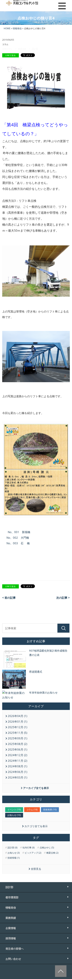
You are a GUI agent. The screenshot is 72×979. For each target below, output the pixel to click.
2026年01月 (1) (17, 721)
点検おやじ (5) (47, 847)
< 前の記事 (9, 597)
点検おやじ (7, 48)
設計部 (35, 48)
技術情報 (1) (14, 858)
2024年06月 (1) (17, 772)
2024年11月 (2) (17, 760)
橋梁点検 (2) (52, 853)
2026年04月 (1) (17, 716)
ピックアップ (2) (33, 853)
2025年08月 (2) (17, 744)
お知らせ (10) (14, 815)
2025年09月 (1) (17, 738)
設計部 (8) (13, 847)
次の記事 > (63, 597)
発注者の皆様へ (15, 948)
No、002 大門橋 (17, 537)
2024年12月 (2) (17, 755)
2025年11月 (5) (17, 733)
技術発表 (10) (50, 809)
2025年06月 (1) (17, 749)
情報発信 (17, 28)
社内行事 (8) (29, 847)
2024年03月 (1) (17, 777)
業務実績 (11, 918)
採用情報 (11, 938)
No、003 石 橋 (18, 543)
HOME (7, 28)
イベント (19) (14, 809)
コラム (5, 44)
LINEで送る (10, 55)
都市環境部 (12, 897)
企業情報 (11, 928)
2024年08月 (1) (17, 766)
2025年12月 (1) (17, 727)
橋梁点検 (22, 48)
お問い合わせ (13, 959)
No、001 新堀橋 (19, 532)
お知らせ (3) (14, 853)
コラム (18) (32, 809)
